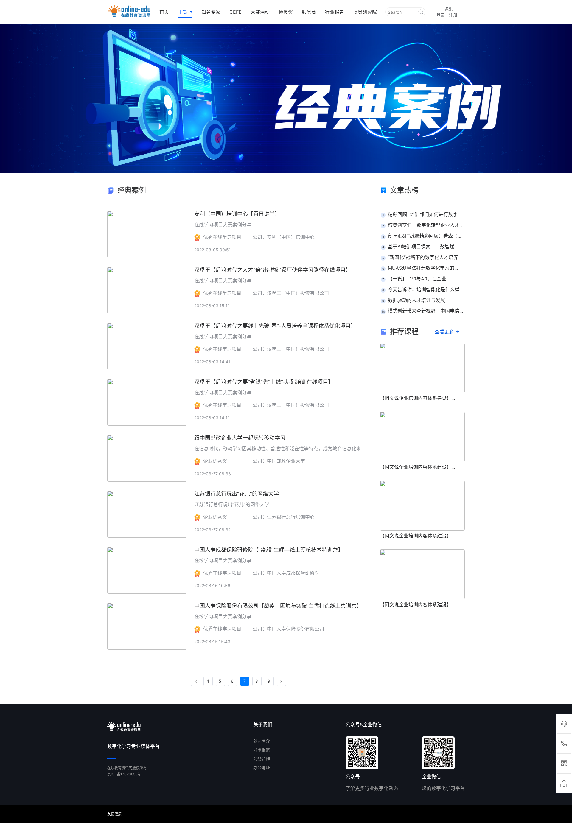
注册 (453, 15)
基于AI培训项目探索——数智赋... (423, 247)
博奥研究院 (365, 12)
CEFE (235, 12)
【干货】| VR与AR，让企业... (419, 279)
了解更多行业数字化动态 (372, 788)
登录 (440, 15)
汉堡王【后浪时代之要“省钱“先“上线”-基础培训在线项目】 (263, 382)
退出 (448, 9)
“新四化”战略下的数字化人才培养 (423, 257)
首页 (164, 12)
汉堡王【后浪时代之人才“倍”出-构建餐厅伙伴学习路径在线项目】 (272, 270)
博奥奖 (286, 12)
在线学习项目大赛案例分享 (222, 224)
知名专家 (210, 12)
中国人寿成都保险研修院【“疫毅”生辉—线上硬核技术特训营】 (268, 550)
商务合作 (261, 758)
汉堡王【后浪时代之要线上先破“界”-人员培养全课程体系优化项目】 (275, 326)
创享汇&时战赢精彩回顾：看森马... (424, 236)
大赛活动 (260, 12)
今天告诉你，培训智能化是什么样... (425, 289)
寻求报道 (261, 749)
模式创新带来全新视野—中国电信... (425, 311)
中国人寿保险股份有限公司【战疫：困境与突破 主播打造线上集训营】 (278, 606)
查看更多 (444, 332)
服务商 (309, 12)
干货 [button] (183, 12)
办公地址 (261, 767)
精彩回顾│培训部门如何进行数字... (424, 214)
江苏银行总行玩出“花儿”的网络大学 (236, 494)
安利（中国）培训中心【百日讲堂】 (237, 214)
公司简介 (261, 740)
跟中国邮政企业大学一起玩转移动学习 (239, 438)
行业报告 (334, 12)
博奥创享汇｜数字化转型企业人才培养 (428, 225)
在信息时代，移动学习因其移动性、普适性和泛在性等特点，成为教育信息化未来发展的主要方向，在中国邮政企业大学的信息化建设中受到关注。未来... (355, 448)
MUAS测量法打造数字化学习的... (423, 268)
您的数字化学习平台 (443, 788)
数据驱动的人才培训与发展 (416, 300)
